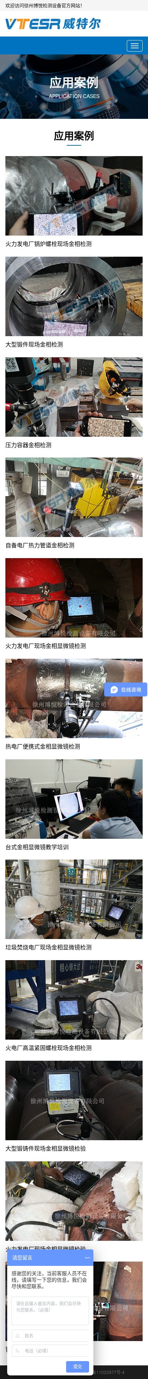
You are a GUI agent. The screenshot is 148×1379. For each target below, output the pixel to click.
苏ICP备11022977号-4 (102, 1372)
